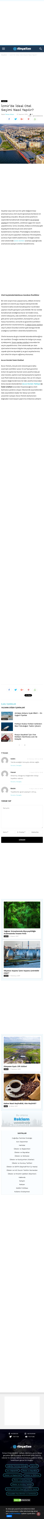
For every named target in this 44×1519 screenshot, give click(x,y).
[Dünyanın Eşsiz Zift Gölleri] (22, 1050)
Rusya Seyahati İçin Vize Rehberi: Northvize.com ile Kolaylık (26, 737)
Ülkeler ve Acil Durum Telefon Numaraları (22, 1170)
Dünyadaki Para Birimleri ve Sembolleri (22, 1493)
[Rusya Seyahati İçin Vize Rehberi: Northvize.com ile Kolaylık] (7, 737)
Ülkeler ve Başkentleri (22, 1149)
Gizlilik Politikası (22, 1188)
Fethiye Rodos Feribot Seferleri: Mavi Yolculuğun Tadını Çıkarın (28, 725)
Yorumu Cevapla (16, 765)
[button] (40, 48)
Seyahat (4, 55)
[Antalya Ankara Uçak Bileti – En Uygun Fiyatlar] (7, 716)
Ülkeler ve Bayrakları (22, 1152)
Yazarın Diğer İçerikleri (13, 708)
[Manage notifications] (38, 1514)
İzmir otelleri (19, 241)
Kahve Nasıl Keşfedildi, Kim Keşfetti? (20, 1103)
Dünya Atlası (9, 114)
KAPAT (9, 1516)
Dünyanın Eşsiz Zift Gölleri (15, 1066)
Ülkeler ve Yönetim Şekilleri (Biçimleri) (22, 1174)
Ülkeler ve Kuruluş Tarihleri (22, 1163)
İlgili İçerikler (8, 704)
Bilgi (5, 1106)
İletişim (22, 1181)
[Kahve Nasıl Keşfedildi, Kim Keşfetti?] (22, 1087)
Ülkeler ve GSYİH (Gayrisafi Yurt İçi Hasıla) (22, 1167)
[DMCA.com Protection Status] (22, 1501)
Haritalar (22, 1145)
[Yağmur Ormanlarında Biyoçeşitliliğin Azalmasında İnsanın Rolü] (22, 915)
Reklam (22, 1184)
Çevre (6, 936)
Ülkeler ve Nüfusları (22, 1156)
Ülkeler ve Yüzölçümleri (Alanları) (22, 1159)
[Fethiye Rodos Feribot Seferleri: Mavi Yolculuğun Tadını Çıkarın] (7, 726)
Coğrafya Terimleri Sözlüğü (22, 1138)
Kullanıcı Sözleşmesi (22, 1192)
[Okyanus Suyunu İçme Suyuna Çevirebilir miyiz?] (22, 954)
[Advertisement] (22, 22)
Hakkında (22, 1177)
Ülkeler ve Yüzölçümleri (22, 1480)
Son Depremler (22, 1142)
